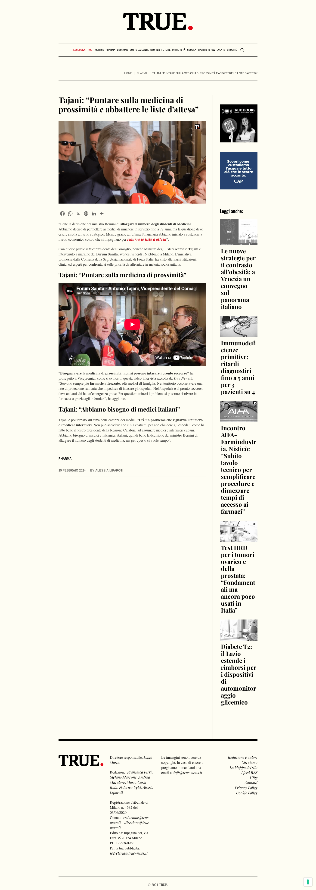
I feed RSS (249, 772)
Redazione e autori (242, 757)
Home (128, 73)
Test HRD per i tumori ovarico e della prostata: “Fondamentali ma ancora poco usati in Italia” (238, 579)
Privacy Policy (246, 787)
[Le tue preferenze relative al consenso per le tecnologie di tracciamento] (308, 881)
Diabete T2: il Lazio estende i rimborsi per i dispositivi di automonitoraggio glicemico (238, 674)
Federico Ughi (130, 787)
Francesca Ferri (139, 772)
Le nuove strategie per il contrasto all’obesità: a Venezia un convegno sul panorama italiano (238, 279)
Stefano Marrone (123, 777)
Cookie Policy (246, 792)
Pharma (142, 73)
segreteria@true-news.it (129, 853)
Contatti (251, 782)
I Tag (253, 777)
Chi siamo (249, 762)
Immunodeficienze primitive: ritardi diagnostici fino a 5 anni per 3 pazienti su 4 (238, 367)
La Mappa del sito (243, 767)
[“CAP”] (239, 169)
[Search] (242, 50)
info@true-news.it (187, 772)
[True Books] (239, 139)
